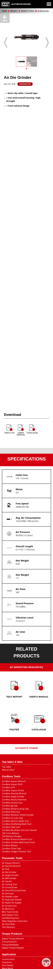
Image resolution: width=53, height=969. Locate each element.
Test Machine (8, 927)
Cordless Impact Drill (12, 784)
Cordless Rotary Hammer (14, 799)
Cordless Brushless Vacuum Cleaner (19, 830)
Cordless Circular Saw (12, 818)
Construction (8, 959)
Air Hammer (8, 893)
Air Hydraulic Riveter (12, 899)
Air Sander (7, 881)
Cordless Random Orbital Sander (18, 814)
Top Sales (6, 766)
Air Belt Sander (9, 878)
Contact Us (25, 83)
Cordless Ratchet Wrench (14, 793)
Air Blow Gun (8, 908)
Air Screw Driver (9, 887)
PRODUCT (14, 11)
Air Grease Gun (9, 905)
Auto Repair (7, 965)
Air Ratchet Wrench (11, 866)
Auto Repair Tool (10, 915)
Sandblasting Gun (10, 918)
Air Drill (5, 869)
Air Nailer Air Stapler (12, 902)
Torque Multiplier (10, 944)
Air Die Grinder (43, 11)
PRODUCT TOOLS (28, 11)
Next (47, 42)
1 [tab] (26, 68)
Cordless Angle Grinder (13, 796)
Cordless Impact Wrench (14, 781)
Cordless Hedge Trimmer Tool (16, 851)
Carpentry (7, 962)
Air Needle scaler (10, 896)
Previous (6, 42)
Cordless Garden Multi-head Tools (18, 842)
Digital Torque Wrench (13, 938)
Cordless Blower (10, 845)
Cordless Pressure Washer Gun (17, 839)
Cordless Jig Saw (9, 805)
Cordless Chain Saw (11, 848)
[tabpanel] (21, 61)
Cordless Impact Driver (13, 790)
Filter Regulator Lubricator (15, 921)
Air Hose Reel (8, 924)
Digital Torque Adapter (13, 947)
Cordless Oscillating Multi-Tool (16, 824)
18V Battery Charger (11, 836)
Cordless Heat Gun (11, 827)
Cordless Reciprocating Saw (15, 808)
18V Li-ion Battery (10, 833)
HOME (4, 11)
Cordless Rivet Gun (11, 811)
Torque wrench (9, 941)
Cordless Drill (8, 787)
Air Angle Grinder (10, 875)
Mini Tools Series (10, 911)
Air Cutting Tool (9, 884)
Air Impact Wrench (11, 863)
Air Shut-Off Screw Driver (14, 890)
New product (8, 769)
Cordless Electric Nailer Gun (15, 821)
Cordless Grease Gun (12, 802)
